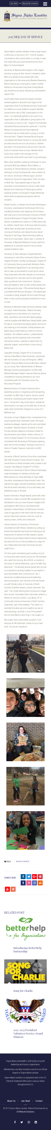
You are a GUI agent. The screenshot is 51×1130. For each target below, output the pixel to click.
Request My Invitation (30, 3)
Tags (8, 861)
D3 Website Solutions (25, 1112)
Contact (39, 1101)
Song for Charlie (23, 990)
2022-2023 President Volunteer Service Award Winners (28, 1033)
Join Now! (14, 3)
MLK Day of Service (22, 861)
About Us (11, 1101)
